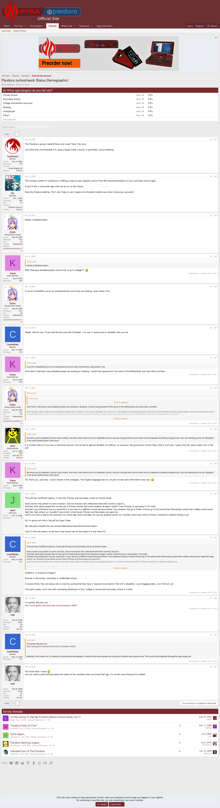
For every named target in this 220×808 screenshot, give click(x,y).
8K (54, 745)
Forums (52, 25)
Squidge (208, 728)
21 (49, 728)
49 (50, 745)
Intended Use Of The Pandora (27, 751)
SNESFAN (14, 754)
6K (53, 728)
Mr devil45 (14, 728)
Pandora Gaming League (24, 742)
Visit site (19, 170)
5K (49, 720)
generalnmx (14, 737)
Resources (84, 25)
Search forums (19, 30)
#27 (215, 357)
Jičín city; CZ (17, 455)
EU (21, 627)
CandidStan (9, 84)
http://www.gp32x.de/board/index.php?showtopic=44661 (51, 605)
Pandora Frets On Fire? (23, 725)
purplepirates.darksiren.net (12, 249)
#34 (215, 635)
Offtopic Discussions (38, 737)
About (7, 25)
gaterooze (207, 753)
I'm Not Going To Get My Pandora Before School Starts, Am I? (45, 717)
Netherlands (17, 244)
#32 (215, 537)
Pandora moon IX (15, 207)
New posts (6, 30)
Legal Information (104, 25)
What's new (66, 25)
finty (209, 736)
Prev (7, 134)
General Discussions (35, 720)
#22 (215, 176)
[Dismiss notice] (215, 38)
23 (46, 720)
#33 (215, 598)
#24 (215, 256)
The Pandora (36, 25)
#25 (215, 286)
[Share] (211, 139)
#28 (215, 388)
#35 (215, 666)
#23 (215, 215)
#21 (215, 139)
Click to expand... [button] (121, 402)
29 (48, 737)
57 (48, 754)
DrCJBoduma (15, 745)
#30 (215, 463)
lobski (12, 720)
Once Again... (18, 734)
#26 (215, 327)
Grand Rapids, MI (15, 168)
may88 (208, 719)
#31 (215, 493)
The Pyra (18, 25)
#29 (215, 429)
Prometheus (206, 745)
